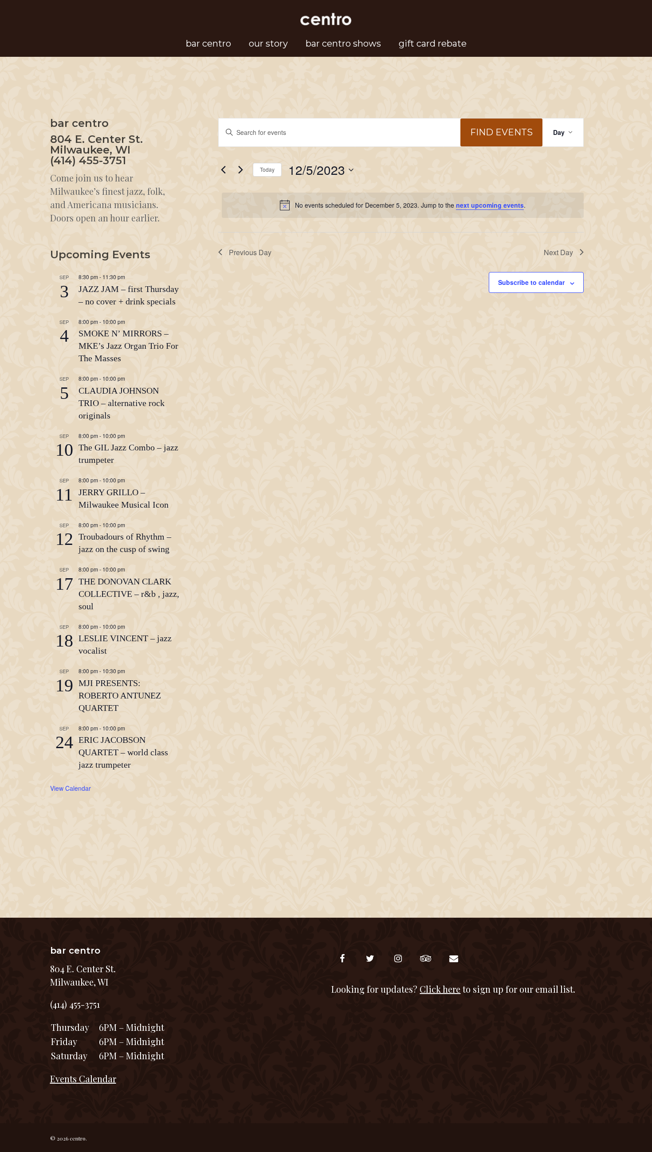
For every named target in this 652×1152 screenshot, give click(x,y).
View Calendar (70, 788)
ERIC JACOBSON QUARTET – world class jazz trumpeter (123, 752)
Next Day (558, 252)
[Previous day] (223, 170)
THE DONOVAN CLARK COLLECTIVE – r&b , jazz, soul (129, 593)
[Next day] (241, 170)
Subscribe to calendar (531, 282)
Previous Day (250, 252)
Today (267, 169)
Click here (440, 989)
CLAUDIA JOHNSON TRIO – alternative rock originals (122, 403)
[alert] (403, 205)
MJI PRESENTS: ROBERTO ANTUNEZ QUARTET (120, 695)
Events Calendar (83, 1079)
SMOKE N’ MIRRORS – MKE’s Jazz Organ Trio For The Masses (128, 345)
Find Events (501, 132)
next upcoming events (490, 205)
